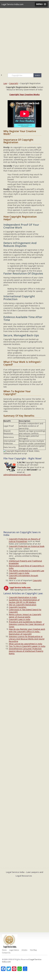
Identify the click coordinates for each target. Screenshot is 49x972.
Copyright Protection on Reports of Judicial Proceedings (24, 540)
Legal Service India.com (12, 4)
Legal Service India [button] (23, 11)
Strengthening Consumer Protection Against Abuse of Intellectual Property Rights (26, 651)
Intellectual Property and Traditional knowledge (25, 562)
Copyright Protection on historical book (26, 546)
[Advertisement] (24, 39)
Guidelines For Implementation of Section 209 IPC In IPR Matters (24, 601)
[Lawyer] (24, 588)
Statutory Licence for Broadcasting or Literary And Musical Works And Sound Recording (26, 639)
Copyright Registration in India (23, 597)
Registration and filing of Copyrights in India (26, 566)
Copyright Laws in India (19, 619)
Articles (24, 950)
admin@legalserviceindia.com (17, 474)
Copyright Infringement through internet (23, 576)
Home (4, 950)
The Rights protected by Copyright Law (26, 570)
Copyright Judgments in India (25, 581)
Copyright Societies (17, 607)
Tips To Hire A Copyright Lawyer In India (27, 646)
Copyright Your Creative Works (24, 94)
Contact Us (6, 953)
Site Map (33, 950)
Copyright (13, 83)
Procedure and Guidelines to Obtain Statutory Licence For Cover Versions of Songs (26, 624)
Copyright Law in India (19, 573)
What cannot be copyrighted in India (25, 643)
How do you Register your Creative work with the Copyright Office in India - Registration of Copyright (27, 631)
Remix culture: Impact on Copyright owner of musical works (25, 615)
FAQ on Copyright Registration (22, 604)
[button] (41, 4)
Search (37, 75)
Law (5, 83)
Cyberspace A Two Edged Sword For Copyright (25, 610)
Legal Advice (14, 950)
